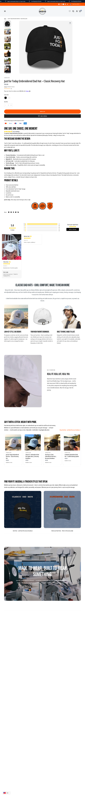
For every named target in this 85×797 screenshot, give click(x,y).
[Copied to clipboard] (18, 212)
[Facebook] (59, 4)
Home (5, 18)
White (9, 97)
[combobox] (6, 793)
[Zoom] (70, 23)
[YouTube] (63, 4)
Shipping (5, 86)
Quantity (6, 101)
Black (5, 97)
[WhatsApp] (16, 212)
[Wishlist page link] (70, 11)
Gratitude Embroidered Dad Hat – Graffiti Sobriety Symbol (72, 455)
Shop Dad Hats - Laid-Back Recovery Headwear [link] (70, 430)
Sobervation (8, 452)
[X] (11, 212)
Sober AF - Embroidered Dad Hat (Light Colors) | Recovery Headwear (32, 456)
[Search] (73, 11)
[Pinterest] (65, 4)
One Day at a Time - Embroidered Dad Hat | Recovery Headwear (50, 456)
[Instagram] (61, 4)
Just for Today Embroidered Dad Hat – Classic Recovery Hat (12, 456)
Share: (5, 212)
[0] (79, 11)
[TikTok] (68, 4)
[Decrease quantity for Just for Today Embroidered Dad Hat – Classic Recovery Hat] (5, 105)
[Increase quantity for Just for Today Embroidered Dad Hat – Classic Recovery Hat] (11, 105)
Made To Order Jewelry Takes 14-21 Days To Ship (42, 1)
